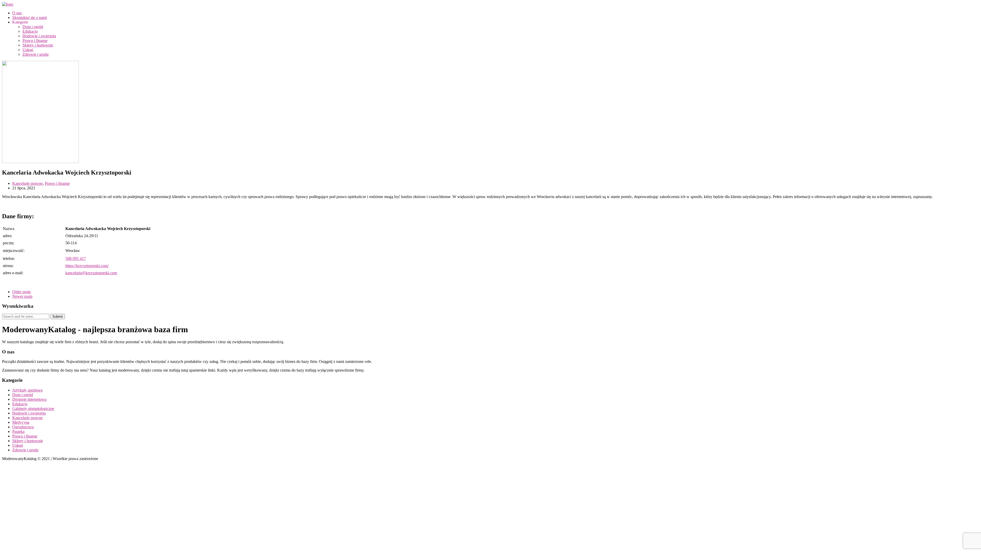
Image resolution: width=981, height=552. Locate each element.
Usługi (27, 50)
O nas (17, 13)
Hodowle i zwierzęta (39, 36)
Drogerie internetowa (29, 399)
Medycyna (20, 422)
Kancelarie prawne (27, 183)
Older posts (21, 292)
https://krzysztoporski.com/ (87, 265)
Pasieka (18, 431)
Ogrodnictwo (23, 427)
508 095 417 (75, 258)
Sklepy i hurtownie (37, 45)
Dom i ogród (32, 27)
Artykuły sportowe (27, 390)
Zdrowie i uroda (35, 54)
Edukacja (30, 31)
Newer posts (22, 296)
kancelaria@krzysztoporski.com (91, 273)
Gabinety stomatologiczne (33, 408)
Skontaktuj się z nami (29, 17)
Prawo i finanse (35, 40)
